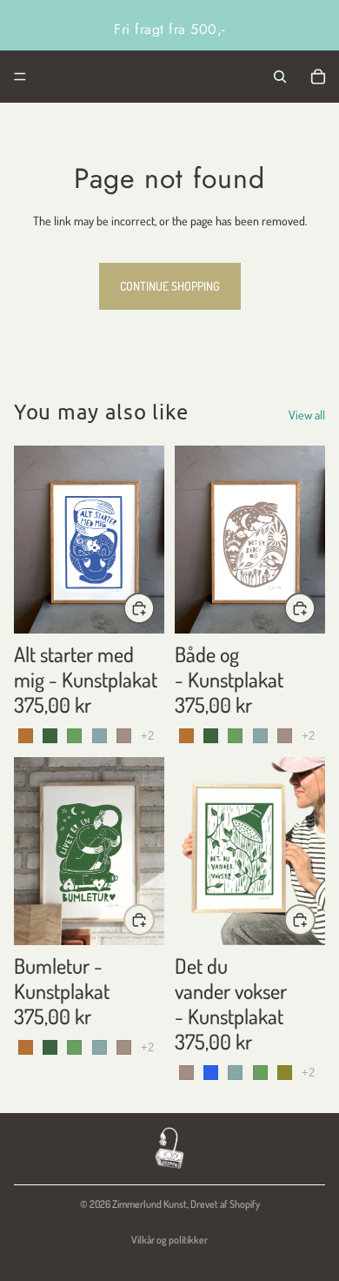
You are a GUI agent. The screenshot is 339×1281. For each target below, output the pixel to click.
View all (307, 414)
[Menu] (20, 77)
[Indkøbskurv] (318, 76)
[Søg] (280, 76)
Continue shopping (170, 285)
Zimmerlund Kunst (149, 1204)
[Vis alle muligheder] (147, 735)
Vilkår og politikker (169, 1239)
